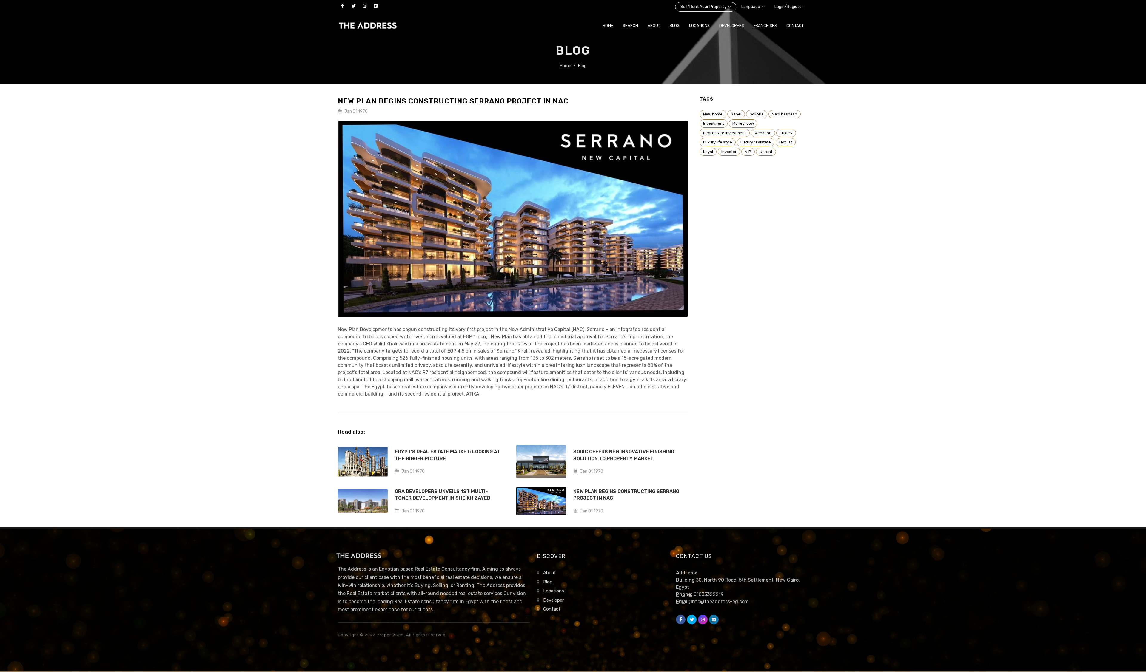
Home (565, 65)
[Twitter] (353, 6)
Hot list (785, 142)
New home (713, 114)
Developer (553, 600)
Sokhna (757, 114)
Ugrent (766, 151)
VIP (748, 151)
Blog (582, 65)
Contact (551, 609)
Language (750, 6)
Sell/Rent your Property (703, 6)
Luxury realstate (755, 142)
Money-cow (743, 123)
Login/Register (788, 6)
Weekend (762, 133)
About (549, 572)
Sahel (736, 114)
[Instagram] (364, 6)
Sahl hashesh (784, 114)
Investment (713, 123)
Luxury (786, 133)
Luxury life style (717, 142)
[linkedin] (376, 6)
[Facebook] (342, 6)
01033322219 (709, 594)
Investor (729, 151)
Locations (553, 591)
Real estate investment (724, 133)
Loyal (708, 151)
